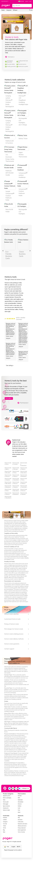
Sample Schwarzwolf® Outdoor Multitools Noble (10, 195)
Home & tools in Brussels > (8, 472)
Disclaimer (20, 820)
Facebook (5, 817)
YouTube (5, 824)
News (4, 832)
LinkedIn (5, 820)
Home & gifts (6, 802)
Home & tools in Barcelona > (23, 472)
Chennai (19, 804)
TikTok (4, 828)
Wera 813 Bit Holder (9, 210)
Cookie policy (20, 822)
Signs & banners (6, 806)
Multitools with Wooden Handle (10, 172)
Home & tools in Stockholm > (15, 479)
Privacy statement (22, 828)
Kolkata (19, 806)
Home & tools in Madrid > (23, 468)
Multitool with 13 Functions (10, 142)
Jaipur (19, 812)
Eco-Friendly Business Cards (9, 255)
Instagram (5, 822)
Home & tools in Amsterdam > (23, 464)
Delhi (19, 798)
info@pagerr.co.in (25, 788)
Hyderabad (20, 800)
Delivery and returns (22, 826)
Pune (19, 810)
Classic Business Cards (22, 254)
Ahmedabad (20, 802)
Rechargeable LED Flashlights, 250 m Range (23, 121)
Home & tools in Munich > (8, 475)
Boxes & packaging (7, 798)
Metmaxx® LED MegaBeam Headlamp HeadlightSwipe (23, 100)
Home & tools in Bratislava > (23, 475)
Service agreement (22, 830)
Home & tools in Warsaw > (15, 468)
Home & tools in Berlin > (8, 468)
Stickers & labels (6, 810)
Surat (19, 808)
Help (19, 817)
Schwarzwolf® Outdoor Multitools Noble (23, 192)
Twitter (4, 826)
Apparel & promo (6, 796)
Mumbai (19, 796)
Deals (4, 800)
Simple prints (6, 808)
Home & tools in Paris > (8, 463)
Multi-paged (5, 804)
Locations (26, 1)
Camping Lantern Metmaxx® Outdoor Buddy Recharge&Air (10, 101)
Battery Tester (23, 138)
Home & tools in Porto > (15, 472)
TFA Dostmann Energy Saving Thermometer (10, 158)
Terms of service (21, 832)
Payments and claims (22, 824)
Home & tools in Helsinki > (8, 479)
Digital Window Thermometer (23, 154)
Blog (4, 830)
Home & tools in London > (15, 463)
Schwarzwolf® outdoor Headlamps (23, 175)
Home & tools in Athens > (15, 475)
